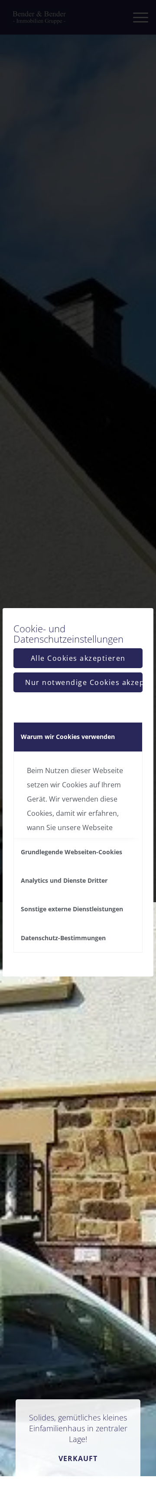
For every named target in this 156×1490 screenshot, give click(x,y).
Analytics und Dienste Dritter (64, 880)
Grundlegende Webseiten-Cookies (71, 852)
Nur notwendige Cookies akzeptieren (84, 682)
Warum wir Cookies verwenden (68, 736)
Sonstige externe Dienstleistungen (72, 909)
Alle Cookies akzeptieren (78, 658)
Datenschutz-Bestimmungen (63, 938)
